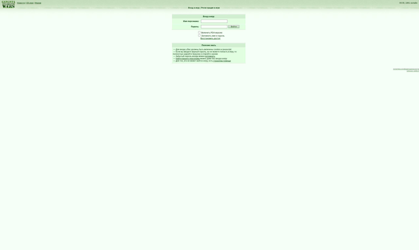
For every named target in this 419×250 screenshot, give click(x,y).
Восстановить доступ (210, 38)
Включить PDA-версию (211, 33)
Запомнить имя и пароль (212, 36)
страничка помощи (222, 61)
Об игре (30, 3)
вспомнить (210, 56)
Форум (38, 3)
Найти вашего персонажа (188, 58)
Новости (21, 3)
